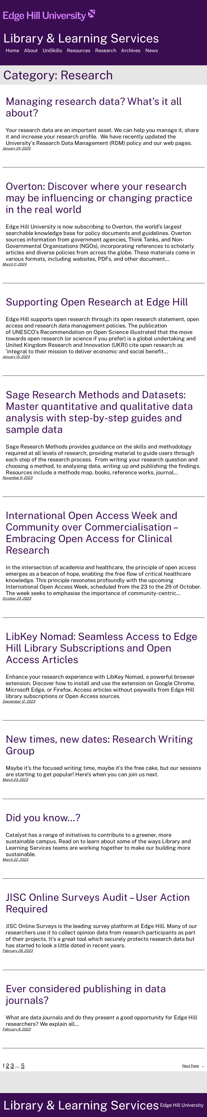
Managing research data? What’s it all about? (94, 107)
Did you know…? (43, 817)
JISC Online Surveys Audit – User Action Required (98, 903)
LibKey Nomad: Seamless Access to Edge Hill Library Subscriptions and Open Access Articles (101, 648)
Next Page (193, 1066)
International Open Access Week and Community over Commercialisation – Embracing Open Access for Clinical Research (91, 533)
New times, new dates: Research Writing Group (99, 744)
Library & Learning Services (81, 38)
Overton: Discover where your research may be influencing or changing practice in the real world (99, 197)
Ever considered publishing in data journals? (86, 994)
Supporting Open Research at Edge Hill (97, 302)
